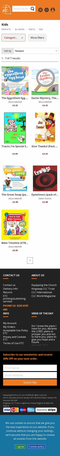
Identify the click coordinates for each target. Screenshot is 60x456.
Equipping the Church (44, 285)
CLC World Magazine (44, 296)
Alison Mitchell (15, 101)
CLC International (42, 292)
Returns (7, 292)
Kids (41, 29)
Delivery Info (10, 288)
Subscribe (30, 382)
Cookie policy (36, 446)
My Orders (9, 327)
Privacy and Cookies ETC (14, 338)
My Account (9, 323)
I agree (20, 446)
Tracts (31, 29)
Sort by (7, 50)
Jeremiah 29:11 (40, 345)
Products (6, 29)
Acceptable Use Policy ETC (15, 332)
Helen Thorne (45, 198)
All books (19, 29)
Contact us (9, 285)
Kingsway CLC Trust (43, 288)
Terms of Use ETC (13, 343)
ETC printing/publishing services (14, 299)
